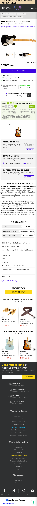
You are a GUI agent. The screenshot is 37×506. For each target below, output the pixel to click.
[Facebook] (4, 490)
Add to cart (18, 70)
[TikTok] (13, 490)
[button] (10, 55)
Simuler (31, 106)
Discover (30, 150)
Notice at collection (10, 503)
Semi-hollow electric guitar (9, 16)
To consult (29, 177)
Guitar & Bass (11, 14)
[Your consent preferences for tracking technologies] (33, 502)
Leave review (18, 292)
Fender (20, 16)
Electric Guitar (21, 14)
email (29, 163)
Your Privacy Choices (16, 500)
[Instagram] (23, 490)
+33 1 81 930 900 (23, 397)
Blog (18, 469)
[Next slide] (34, 317)
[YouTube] (32, 490)
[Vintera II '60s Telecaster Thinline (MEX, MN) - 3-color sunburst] (18, 132)
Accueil (4, 14)
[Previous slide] (2, 317)
